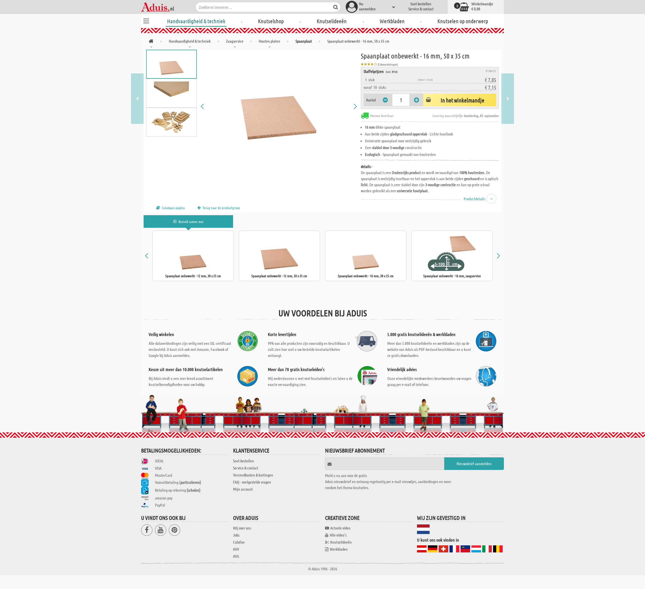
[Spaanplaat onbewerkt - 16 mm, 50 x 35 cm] (279, 106)
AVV (236, 549)
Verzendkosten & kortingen (253, 474)
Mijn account (243, 489)
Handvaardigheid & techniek (196, 21)
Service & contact (421, 8)
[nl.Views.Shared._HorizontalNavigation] (151, 42)
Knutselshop (271, 21)
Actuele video (340, 527)
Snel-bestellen (420, 3)
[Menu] (146, 20)
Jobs (236, 534)
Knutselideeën (332, 21)
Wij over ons (242, 527)
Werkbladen (392, 21)
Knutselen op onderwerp (462, 21)
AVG (236, 556)
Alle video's (338, 534)
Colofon (239, 542)
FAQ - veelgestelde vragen (252, 482)
